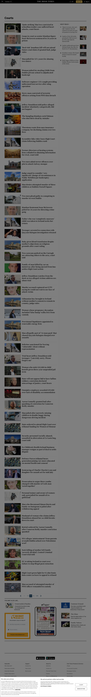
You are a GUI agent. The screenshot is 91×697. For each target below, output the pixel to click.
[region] (45, 687)
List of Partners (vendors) (46, 686)
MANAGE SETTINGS (81, 688)
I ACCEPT (81, 684)
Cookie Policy (17, 689)
